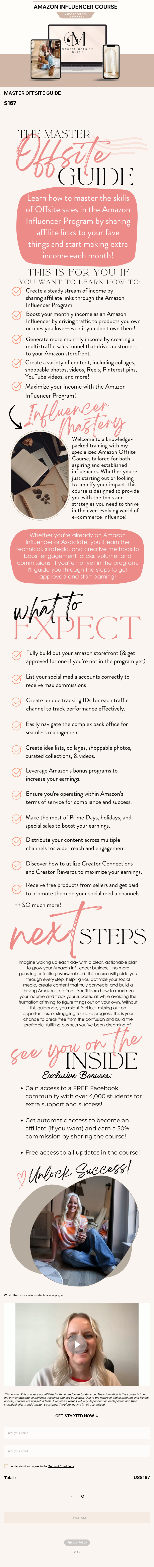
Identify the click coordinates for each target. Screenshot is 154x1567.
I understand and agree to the (29, 1466)
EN (79, 1552)
